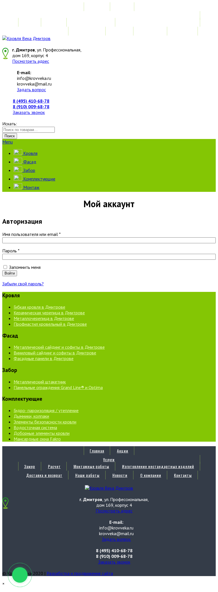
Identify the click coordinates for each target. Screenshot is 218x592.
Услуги (109, 15)
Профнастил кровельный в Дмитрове (50, 324)
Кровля (29, 153)
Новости (119, 31)
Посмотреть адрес (30, 61)
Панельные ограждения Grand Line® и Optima (58, 387)
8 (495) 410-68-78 (31, 101)
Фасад (29, 162)
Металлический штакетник (40, 382)
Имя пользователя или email (31, 234)
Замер (29, 22)
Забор (28, 170)
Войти (10, 273)
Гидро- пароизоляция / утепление (46, 410)
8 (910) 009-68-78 (31, 106)
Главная (97, 7)
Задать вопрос (31, 89)
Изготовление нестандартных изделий (158, 22)
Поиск (10, 136)
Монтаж (30, 187)
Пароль (11, 251)
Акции (122, 7)
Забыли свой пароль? (23, 283)
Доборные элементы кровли (42, 433)
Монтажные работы (91, 22)
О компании (150, 31)
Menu (7, 142)
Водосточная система (35, 427)
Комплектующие (38, 179)
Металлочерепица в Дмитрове (44, 318)
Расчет (54, 22)
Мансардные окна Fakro (37, 439)
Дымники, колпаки (31, 416)
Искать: (9, 123)
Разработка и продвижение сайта (80, 573)
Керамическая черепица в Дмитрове (49, 312)
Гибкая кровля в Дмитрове (39, 307)
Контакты (183, 31)
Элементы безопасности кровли (45, 422)
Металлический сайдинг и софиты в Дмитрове (59, 347)
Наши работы (87, 31)
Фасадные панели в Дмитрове (44, 358)
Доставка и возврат (44, 31)
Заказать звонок (29, 112)
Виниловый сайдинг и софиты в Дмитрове (55, 353)
